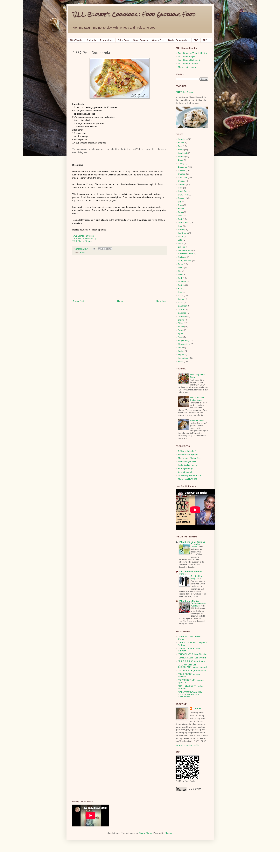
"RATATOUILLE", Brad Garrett (192, 670)
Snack (181, 327)
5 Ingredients (106, 40)
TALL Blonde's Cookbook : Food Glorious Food (133, 14)
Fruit (180, 219)
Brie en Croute (197, 420)
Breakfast (182, 153)
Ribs (180, 288)
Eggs (180, 212)
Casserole (182, 167)
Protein (181, 285)
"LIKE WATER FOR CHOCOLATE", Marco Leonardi (192, 666)
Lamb (180, 243)
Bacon (181, 142)
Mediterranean (185, 250)
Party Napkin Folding (187, 465)
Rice (180, 292)
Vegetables (183, 358)
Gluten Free (158, 40)
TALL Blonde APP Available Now (193, 53)
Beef (180, 146)
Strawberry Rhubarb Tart (189, 475)
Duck (180, 205)
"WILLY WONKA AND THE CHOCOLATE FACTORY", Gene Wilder (190, 694)
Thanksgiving (184, 344)
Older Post (161, 301)
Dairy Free (183, 195)
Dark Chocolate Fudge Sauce (197, 398)
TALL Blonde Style (186, 56)
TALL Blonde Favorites (83, 236)
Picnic (180, 268)
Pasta (180, 264)
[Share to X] (104, 248)
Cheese (181, 170)
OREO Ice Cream (185, 92)
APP (205, 40)
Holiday (181, 229)
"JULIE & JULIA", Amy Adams (191, 661)
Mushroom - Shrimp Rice (189, 458)
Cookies (182, 184)
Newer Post (78, 301)
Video (180, 361)
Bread (181, 149)
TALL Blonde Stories (82, 241)
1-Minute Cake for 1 (187, 451)
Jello (180, 240)
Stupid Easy (183, 340)
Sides (180, 323)
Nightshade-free (185, 254)
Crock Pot (182, 191)
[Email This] (99, 248)
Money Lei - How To (187, 67)
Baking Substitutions (178, 40)
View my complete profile (187, 745)
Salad (180, 295)
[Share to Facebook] (107, 248)
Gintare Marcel (145, 833)
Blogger (168, 833)
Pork (180, 278)
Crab (180, 188)
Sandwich (182, 306)
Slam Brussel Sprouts (188, 454)
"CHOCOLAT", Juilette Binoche (192, 654)
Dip (179, 202)
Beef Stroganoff (185, 472)
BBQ (196, 40)
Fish (180, 215)
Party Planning (184, 261)
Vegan (181, 354)
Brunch (181, 156)
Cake (180, 160)
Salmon (181, 299)
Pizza (82, 253)
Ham (180, 226)
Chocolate (182, 177)
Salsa (180, 302)
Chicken (182, 174)
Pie (179, 271)
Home (120, 301)
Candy (181, 163)
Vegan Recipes (140, 40)
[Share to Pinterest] (110, 248)
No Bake (182, 257)
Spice (180, 334)
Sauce (181, 309)
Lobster (181, 247)
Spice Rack (123, 40)
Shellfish (182, 316)
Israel (180, 236)
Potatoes (182, 281)
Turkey (181, 351)
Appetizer (182, 139)
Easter (181, 208)
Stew (180, 337)
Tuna (180, 347)
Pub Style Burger (186, 468)
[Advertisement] (119, 277)
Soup (180, 330)
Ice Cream (183, 233)
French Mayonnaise (187, 461)
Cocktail (181, 181)
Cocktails (91, 40)
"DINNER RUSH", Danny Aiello (192, 658)
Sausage (182, 313)
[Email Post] (94, 249)
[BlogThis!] (101, 248)
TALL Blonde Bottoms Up (84, 238)
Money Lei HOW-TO (187, 479)
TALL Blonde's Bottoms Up (192, 542)
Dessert (181, 198)
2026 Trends (76, 40)
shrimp (181, 320)
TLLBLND (197, 708)
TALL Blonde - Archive (188, 63)
